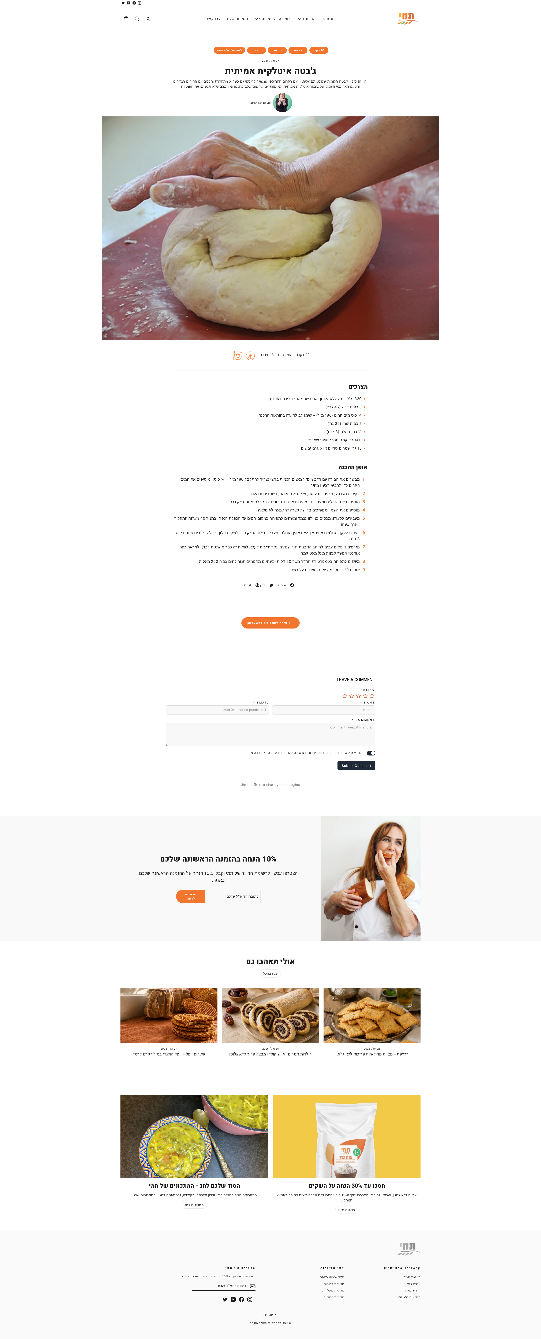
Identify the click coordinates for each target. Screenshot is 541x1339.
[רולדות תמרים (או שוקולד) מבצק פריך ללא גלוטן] (270, 1015)
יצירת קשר (414, 1284)
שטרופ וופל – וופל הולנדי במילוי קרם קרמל (169, 1054)
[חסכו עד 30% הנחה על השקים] (347, 1136)
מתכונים (308, 19)
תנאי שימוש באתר (332, 1277)
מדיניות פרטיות (334, 1284)
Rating (368, 689)
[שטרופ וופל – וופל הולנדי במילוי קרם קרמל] (168, 1015)
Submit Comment (356, 766)
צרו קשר (213, 19)
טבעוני (277, 50)
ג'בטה (298, 50)
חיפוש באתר (412, 1290)
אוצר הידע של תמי (274, 19)
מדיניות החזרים (334, 1297)
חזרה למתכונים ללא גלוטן (267, 623)
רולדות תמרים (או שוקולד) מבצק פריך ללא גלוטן (270, 1054)
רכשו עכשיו (346, 1210)
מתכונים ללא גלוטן (408, 1297)
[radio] (372, 696)
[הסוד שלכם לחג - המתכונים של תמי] (194, 1136)
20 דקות (318, 50)
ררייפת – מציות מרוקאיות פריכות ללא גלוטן (372, 1054)
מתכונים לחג (194, 1205)
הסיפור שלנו (237, 19)
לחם (257, 50)
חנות (330, 19)
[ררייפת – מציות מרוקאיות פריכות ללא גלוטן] (372, 1015)
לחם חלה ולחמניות (229, 50)
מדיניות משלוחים (332, 1290)
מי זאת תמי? (412, 1277)
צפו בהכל (270, 973)
